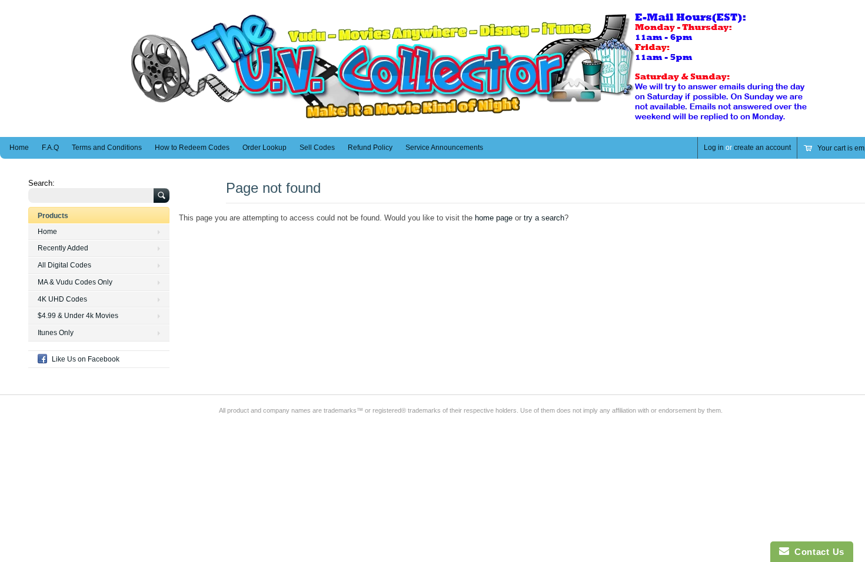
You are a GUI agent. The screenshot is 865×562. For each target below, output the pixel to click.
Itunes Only (56, 333)
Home (19, 147)
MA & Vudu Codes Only (75, 282)
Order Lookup (264, 147)
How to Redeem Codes (192, 147)
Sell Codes (317, 147)
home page (494, 217)
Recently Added (63, 248)
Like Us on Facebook (85, 359)
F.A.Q (50, 147)
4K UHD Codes (62, 299)
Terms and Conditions (107, 147)
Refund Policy (370, 147)
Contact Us (816, 552)
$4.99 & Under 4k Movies (78, 316)
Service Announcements (444, 147)
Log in (714, 147)
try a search (544, 217)
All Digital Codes (64, 265)
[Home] (470, 120)
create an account (762, 147)
